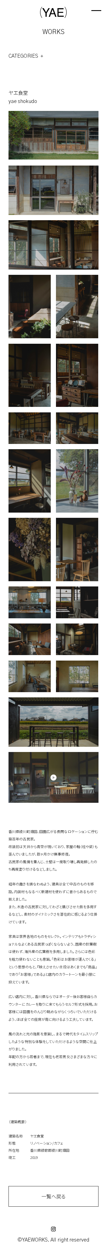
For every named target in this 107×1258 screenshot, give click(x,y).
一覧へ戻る (53, 1196)
